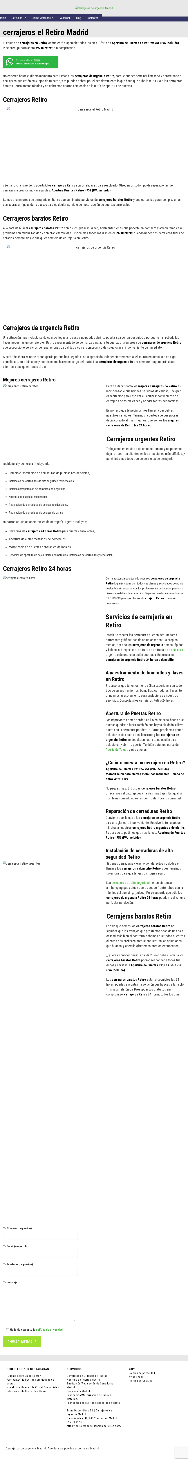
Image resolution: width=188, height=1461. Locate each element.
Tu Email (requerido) (15, 1246)
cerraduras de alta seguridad (131, 883)
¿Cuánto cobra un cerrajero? (24, 1375)
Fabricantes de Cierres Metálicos (26, 1391)
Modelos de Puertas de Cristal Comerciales (33, 1387)
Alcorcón (65, 18)
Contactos (92, 18)
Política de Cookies (140, 1380)
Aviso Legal (136, 1376)
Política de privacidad (142, 1373)
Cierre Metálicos (41, 18)
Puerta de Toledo (117, 750)
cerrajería (177, 650)
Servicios (17, 18)
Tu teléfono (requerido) (18, 1264)
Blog (78, 18)
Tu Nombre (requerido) (17, 1228)
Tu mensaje (10, 1282)
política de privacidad (49, 1329)
